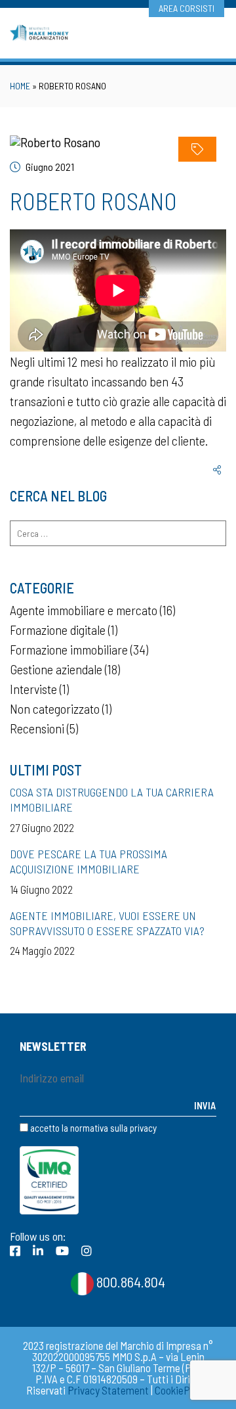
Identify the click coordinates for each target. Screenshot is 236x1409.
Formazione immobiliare (69, 649)
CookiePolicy (182, 1390)
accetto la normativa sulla (92, 1128)
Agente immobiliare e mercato (83, 610)
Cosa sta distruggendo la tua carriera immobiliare (112, 799)
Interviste (33, 689)
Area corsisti (186, 8)
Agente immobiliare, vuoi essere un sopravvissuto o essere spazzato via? (107, 923)
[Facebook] (15, 1250)
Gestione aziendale (56, 669)
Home (20, 85)
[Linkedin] (38, 1250)
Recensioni (37, 728)
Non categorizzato (55, 708)
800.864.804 (129, 1281)
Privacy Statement (108, 1390)
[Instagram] (86, 1250)
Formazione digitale (58, 629)
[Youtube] (62, 1250)
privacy (143, 1128)
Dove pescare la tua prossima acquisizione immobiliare (88, 861)
